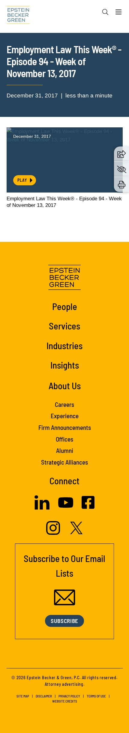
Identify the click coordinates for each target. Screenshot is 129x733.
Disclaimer (44, 696)
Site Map (22, 696)
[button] (121, 154)
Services (64, 325)
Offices (64, 439)
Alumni (64, 450)
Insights (64, 364)
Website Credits (64, 701)
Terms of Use (96, 696)
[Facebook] (88, 507)
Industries (64, 345)
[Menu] (118, 13)
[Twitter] (76, 532)
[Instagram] (54, 533)
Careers (64, 404)
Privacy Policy (69, 696)
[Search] (105, 12)
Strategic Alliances (64, 462)
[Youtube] (65, 508)
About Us (65, 385)
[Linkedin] (42, 508)
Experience (65, 415)
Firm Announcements (64, 427)
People (64, 306)
